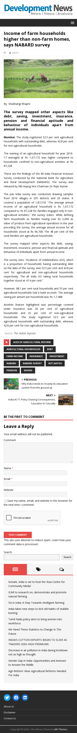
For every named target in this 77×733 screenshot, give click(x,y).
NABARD (11, 363)
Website (8, 490)
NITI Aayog (55, 363)
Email (7, 479)
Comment (10, 440)
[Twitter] (7, 697)
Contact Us (10, 718)
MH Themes (61, 729)
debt (50, 349)
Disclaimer (10, 712)
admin (15, 52)
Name (8, 468)
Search (8, 552)
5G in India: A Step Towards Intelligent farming (36, 602)
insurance (36, 356)
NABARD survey (32, 363)
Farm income (15, 356)
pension (12, 370)
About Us (9, 706)
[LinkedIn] (25, 697)
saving (28, 370)
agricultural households (23, 349)
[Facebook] (16, 697)
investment (57, 356)
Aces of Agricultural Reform (32, 342)
